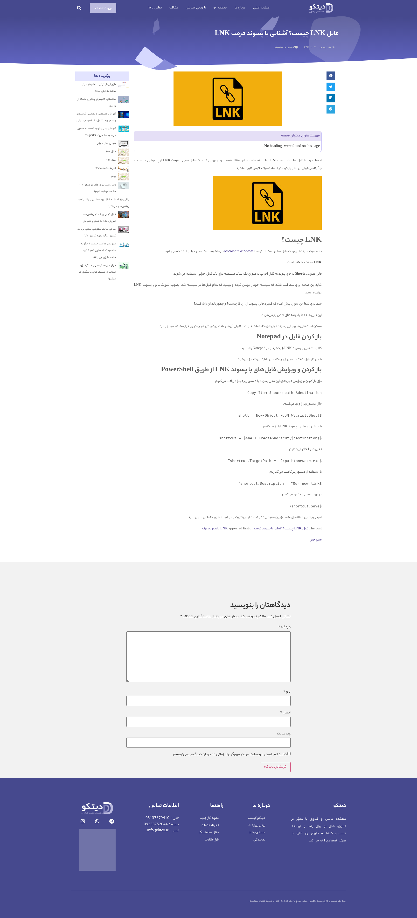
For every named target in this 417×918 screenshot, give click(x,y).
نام (287, 692)
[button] (79, 8)
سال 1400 (111, 160)
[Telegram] (111, 821)
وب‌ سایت (284, 734)
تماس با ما (155, 8)
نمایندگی (259, 840)
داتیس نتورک (211, 529)
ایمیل (285, 713)
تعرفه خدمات (210, 825)
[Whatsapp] (97, 821)
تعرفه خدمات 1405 (106, 168)
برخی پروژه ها (256, 825)
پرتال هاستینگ (209, 832)
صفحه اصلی (261, 8)
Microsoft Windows (238, 251)
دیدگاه (284, 627)
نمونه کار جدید (209, 818)
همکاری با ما (257, 832)
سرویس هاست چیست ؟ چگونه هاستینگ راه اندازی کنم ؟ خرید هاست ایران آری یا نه (98, 251)
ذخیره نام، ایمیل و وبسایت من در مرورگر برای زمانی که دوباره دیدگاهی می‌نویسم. (229, 755)
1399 (113, 177)
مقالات (173, 8)
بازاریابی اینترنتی (196, 8)
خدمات (222, 8)
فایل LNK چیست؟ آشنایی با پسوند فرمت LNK (264, 529)
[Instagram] (82, 821)
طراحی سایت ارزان (106, 143)
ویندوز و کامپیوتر (284, 47)
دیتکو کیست (256, 818)
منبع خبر (316, 540)
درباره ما (240, 8)
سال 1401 (111, 151)
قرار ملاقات (212, 840)
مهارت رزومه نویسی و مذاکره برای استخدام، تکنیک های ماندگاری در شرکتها (97, 272)
